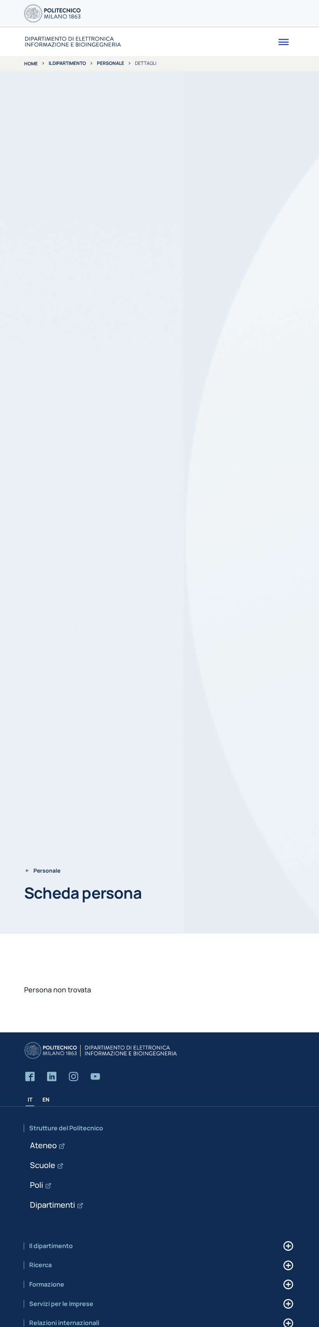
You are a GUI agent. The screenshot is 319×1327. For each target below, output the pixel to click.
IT (30, 1099)
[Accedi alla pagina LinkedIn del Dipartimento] (51, 1076)
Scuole (42, 1165)
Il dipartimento (67, 63)
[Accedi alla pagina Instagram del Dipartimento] (73, 1076)
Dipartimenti (52, 1205)
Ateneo (43, 1145)
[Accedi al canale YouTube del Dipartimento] (95, 1076)
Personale (110, 63)
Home (31, 63)
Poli (36, 1185)
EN (45, 1099)
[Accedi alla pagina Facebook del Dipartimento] (30, 1076)
